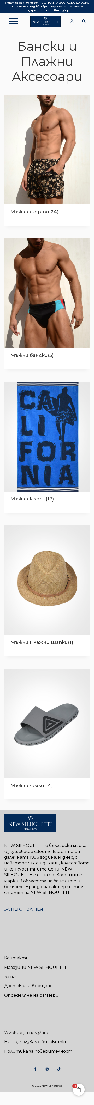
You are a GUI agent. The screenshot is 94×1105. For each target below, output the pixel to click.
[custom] (35, 1069)
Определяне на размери (31, 995)
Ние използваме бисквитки (36, 1041)
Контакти (16, 957)
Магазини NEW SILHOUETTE (36, 967)
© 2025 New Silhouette (47, 1085)
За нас (11, 976)
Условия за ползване (26, 1032)
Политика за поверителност (38, 1051)
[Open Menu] (11, 21)
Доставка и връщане (28, 985)
